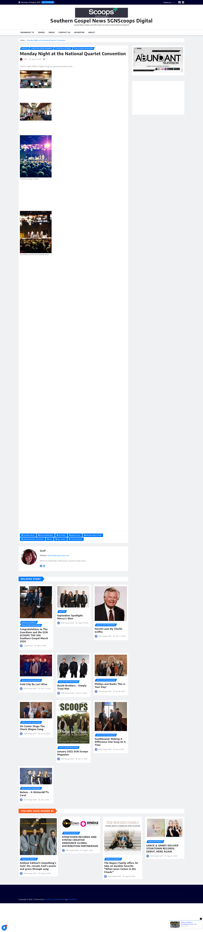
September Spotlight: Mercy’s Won (70, 617)
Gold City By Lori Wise (33, 684)
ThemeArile (72, 899)
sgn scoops (61, 539)
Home (22, 40)
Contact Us (64, 32)
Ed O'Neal (62, 535)
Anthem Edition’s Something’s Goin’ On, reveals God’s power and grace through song (38, 865)
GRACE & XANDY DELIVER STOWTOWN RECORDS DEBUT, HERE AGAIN (162, 848)
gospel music (75, 535)
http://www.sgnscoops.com (58, 555)
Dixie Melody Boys (46, 535)
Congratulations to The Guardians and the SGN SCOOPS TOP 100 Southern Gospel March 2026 (34, 635)
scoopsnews (28, 646)
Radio (52, 32)
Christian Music (28, 535)
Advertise (79, 32)
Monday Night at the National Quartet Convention (46, 40)
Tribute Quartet (76, 539)
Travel (41, 32)
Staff (25, 59)
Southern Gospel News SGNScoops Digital (101, 21)
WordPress (48, 899)
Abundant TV (27, 32)
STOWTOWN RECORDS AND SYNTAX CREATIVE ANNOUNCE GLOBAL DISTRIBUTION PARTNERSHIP (80, 841)
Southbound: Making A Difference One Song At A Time (110, 741)
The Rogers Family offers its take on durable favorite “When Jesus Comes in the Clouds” (121, 867)
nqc (50, 539)
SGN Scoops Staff (67, 623)
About (91, 32)
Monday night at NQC (93, 535)
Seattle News (60, 899)
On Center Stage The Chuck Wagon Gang (32, 728)
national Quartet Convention (33, 539)
